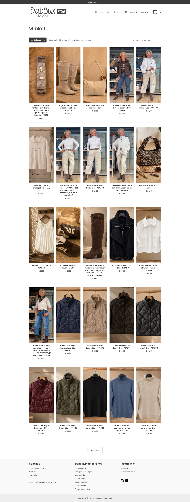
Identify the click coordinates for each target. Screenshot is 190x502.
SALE (100, 2)
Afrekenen (145, 12)
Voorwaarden (80, 475)
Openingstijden (81, 482)
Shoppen (99, 12)
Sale (108, 12)
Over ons (117, 12)
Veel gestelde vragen (84, 471)
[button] (160, 11)
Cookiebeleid (80, 485)
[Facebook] (127, 480)
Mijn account (131, 12)
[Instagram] (122, 480)
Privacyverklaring (82, 489)
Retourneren (80, 478)
